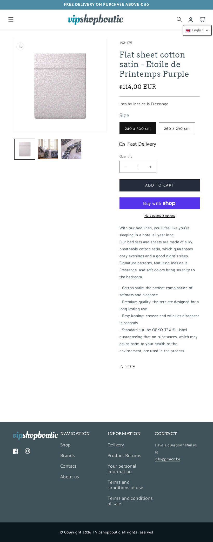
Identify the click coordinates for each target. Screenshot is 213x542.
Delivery (116, 446)
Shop (65, 446)
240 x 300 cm (138, 128)
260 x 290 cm (177, 128)
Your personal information (122, 469)
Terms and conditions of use (125, 485)
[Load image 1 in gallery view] (24, 149)
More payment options (159, 215)
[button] (11, 19)
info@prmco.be (167, 459)
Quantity (125, 156)
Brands (67, 456)
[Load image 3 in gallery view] (71, 149)
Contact (68, 466)
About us (69, 477)
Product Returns (125, 456)
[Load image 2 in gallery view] (48, 149)
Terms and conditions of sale (130, 501)
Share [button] (130, 366)
